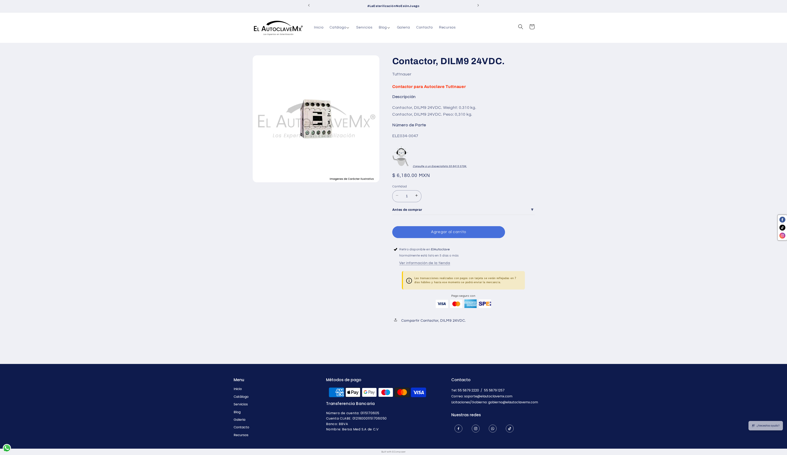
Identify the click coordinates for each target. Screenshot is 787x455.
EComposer (399, 452)
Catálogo (241, 397)
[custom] (458, 428)
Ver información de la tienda (424, 263)
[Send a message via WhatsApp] (7, 448)
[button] (339, 27)
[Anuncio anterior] (308, 6)
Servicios (241, 404)
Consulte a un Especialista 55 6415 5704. (440, 166)
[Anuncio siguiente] (478, 6)
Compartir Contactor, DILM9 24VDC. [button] (433, 321)
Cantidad (399, 186)
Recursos (241, 435)
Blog (237, 412)
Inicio (238, 389)
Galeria (239, 419)
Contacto (241, 427)
